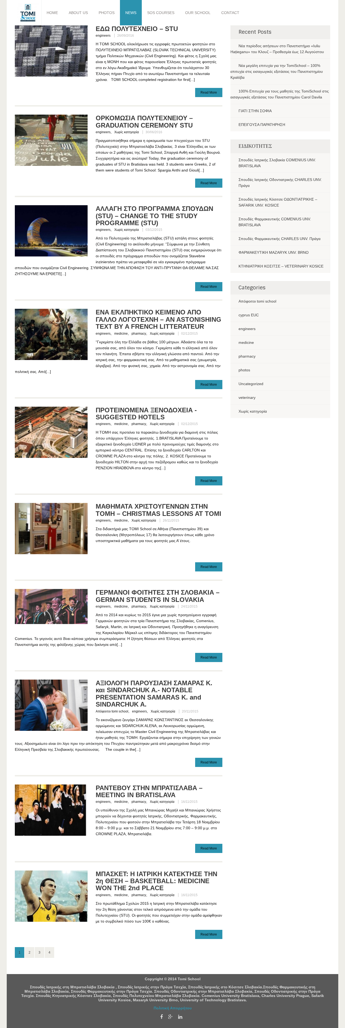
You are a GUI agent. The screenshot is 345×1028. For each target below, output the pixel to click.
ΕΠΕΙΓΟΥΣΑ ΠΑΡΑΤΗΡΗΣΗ (262, 124)
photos (244, 370)
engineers (103, 35)
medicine (121, 333)
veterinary (247, 397)
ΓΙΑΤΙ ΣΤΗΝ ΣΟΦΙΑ (255, 111)
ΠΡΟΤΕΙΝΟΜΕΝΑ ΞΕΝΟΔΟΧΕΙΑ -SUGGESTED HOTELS (146, 413)
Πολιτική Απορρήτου (173, 1008)
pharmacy (139, 333)
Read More (209, 92)
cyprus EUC (249, 315)
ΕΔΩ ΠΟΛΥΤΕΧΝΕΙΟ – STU (137, 28)
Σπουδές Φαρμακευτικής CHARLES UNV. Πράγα (279, 239)
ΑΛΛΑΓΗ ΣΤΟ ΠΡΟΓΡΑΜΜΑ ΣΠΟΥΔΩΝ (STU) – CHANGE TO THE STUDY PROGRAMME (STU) (154, 216)
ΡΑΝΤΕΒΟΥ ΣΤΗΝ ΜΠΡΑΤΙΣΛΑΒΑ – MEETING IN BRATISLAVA (149, 791)
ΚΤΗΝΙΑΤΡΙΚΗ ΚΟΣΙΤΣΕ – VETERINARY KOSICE (281, 266)
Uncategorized (251, 384)
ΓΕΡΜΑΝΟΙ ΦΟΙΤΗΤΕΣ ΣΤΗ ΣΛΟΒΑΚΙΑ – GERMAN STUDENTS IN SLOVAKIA (157, 596)
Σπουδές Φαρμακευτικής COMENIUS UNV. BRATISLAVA (275, 222)
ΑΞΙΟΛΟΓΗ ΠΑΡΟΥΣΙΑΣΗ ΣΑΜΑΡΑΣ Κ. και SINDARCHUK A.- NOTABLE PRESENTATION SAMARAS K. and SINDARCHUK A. (154, 693)
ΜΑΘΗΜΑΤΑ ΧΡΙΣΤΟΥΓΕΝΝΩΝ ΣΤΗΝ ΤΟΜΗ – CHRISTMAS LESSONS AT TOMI (158, 510)
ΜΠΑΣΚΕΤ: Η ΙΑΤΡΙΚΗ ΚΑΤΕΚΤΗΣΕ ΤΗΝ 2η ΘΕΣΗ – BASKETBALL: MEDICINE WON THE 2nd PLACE (156, 881)
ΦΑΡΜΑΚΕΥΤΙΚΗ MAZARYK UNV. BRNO (274, 252)
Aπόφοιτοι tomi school (112, 711)
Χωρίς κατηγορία (126, 132)
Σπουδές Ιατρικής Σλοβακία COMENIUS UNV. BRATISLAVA (277, 163)
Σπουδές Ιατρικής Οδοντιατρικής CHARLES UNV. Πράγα (280, 182)
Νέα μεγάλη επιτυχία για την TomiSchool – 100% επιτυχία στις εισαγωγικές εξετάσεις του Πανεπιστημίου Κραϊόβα (276, 71)
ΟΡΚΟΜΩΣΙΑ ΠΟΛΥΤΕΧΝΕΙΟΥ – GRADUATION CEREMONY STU (144, 121)
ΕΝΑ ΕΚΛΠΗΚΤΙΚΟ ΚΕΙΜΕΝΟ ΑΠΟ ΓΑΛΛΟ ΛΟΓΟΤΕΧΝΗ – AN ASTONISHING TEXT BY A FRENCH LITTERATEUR (158, 319)
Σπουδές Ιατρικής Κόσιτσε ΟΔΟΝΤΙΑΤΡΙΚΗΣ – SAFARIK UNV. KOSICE (278, 202)
